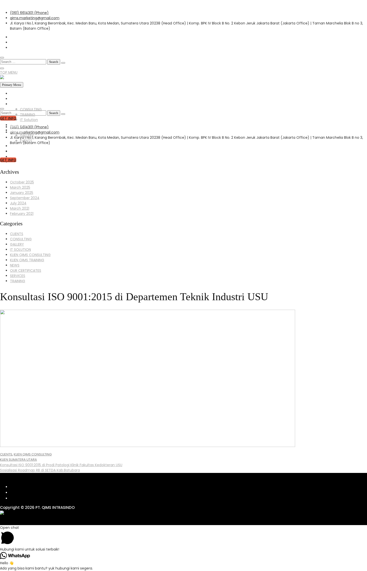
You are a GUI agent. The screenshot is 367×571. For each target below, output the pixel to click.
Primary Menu (11, 85)
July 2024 (18, 203)
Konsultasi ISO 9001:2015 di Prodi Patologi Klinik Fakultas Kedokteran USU (61, 464)
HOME (15, 93)
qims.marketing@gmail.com (34, 17)
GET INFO (8, 159)
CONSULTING (31, 109)
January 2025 (21, 192)
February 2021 (21, 213)
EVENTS (26, 140)
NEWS (14, 145)
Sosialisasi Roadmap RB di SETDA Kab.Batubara (40, 470)
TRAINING (27, 114)
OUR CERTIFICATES (25, 270)
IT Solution (29, 119)
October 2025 (22, 182)
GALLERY (17, 130)
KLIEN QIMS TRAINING (27, 260)
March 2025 (20, 187)
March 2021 (19, 208)
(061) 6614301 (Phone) (29, 12)
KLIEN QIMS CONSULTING (30, 254)
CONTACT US (21, 151)
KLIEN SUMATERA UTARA (18, 459)
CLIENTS (16, 125)
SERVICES (17, 104)
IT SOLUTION (20, 249)
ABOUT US (18, 98)
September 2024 (24, 197)
